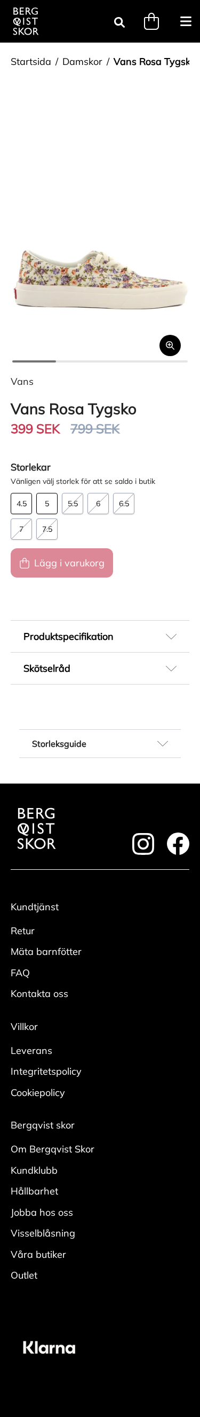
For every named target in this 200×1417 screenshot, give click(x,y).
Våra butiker (38, 1254)
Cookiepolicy (38, 1092)
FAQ (20, 973)
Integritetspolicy (46, 1071)
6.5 (124, 503)
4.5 (22, 503)
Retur (23, 931)
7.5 (47, 529)
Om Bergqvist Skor (52, 1149)
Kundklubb (34, 1170)
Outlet (24, 1275)
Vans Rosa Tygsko (155, 61)
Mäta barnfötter (46, 951)
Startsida (31, 61)
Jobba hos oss (42, 1212)
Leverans (31, 1050)
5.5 (73, 503)
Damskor (82, 61)
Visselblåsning (43, 1233)
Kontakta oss (39, 993)
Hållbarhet (34, 1191)
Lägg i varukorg (69, 563)
